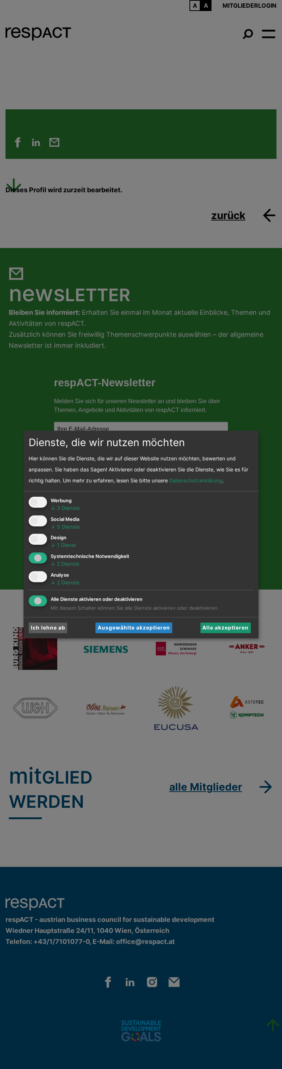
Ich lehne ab (48, 627)
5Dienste (65, 526)
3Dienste (65, 508)
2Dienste (65, 564)
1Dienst (63, 545)
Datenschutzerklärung (196, 480)
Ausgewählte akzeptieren (134, 627)
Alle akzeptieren (225, 627)
